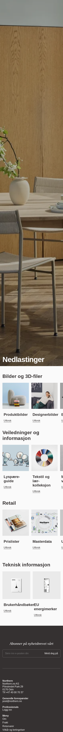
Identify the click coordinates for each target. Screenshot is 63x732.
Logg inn (7, 709)
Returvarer (8, 726)
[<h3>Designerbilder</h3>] (44, 396)
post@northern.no (12, 701)
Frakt (5, 722)
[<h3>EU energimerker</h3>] (47, 585)
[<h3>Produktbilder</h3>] (15, 396)
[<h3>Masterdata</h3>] (44, 523)
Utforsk (7, 420)
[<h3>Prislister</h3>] (15, 523)
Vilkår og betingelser (13, 730)
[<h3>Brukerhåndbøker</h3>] (16, 585)
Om (4, 719)
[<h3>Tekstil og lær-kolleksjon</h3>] (44, 458)
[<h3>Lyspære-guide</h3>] (15, 458)
